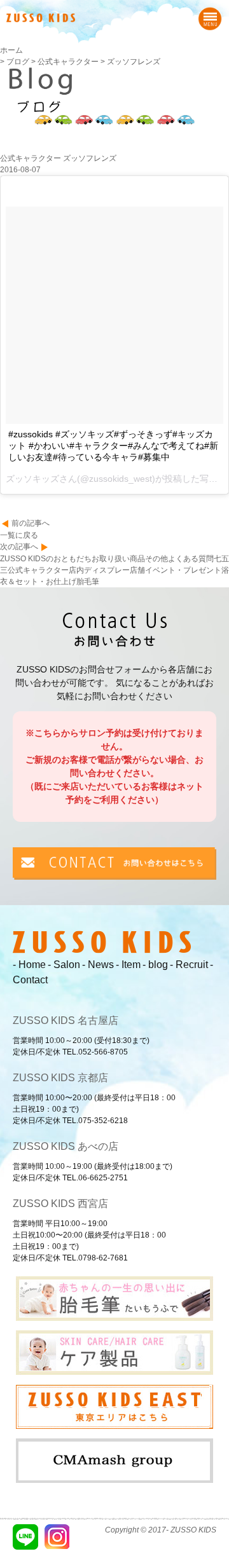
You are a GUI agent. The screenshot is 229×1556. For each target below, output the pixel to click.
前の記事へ (30, 523)
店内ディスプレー (99, 570)
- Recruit (189, 964)
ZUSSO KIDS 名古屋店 (65, 1020)
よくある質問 (191, 558)
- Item (128, 964)
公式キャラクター (38, 570)
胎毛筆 (87, 581)
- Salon (64, 964)
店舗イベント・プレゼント (175, 570)
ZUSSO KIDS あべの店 (65, 1146)
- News (98, 964)
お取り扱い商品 (118, 558)
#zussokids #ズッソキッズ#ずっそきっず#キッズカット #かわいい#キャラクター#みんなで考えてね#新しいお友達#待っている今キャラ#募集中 (113, 445)
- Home (29, 964)
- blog (155, 964)
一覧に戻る (19, 535)
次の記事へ (19, 546)
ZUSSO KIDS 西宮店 (60, 1203)
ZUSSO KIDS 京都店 (60, 1077)
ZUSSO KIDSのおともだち (46, 558)
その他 (156, 558)
